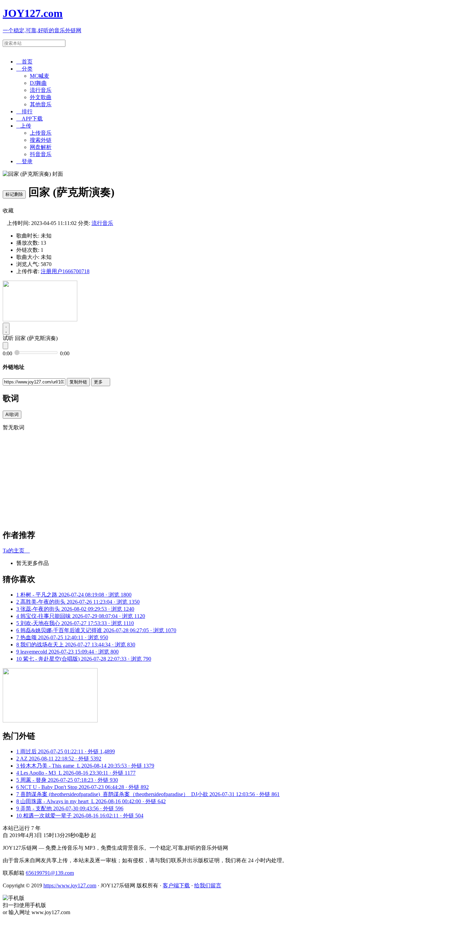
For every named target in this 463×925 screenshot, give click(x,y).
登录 (24, 161)
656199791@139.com (50, 873)
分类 (24, 69)
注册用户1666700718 (65, 271)
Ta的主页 (16, 550)
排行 (24, 111)
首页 (24, 61)
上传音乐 (41, 133)
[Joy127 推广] (40, 319)
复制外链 (78, 381)
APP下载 (29, 118)
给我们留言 (207, 885)
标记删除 (14, 194)
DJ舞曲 (38, 83)
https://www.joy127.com (69, 885)
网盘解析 (41, 147)
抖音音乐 (41, 154)
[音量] (5, 345)
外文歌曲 (41, 97)
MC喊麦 (39, 76)
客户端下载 (176, 885)
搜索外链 (41, 140)
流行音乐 (41, 90)
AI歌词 (12, 414)
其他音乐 (41, 104)
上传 (23, 126)
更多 (100, 381)
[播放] (6, 329)
